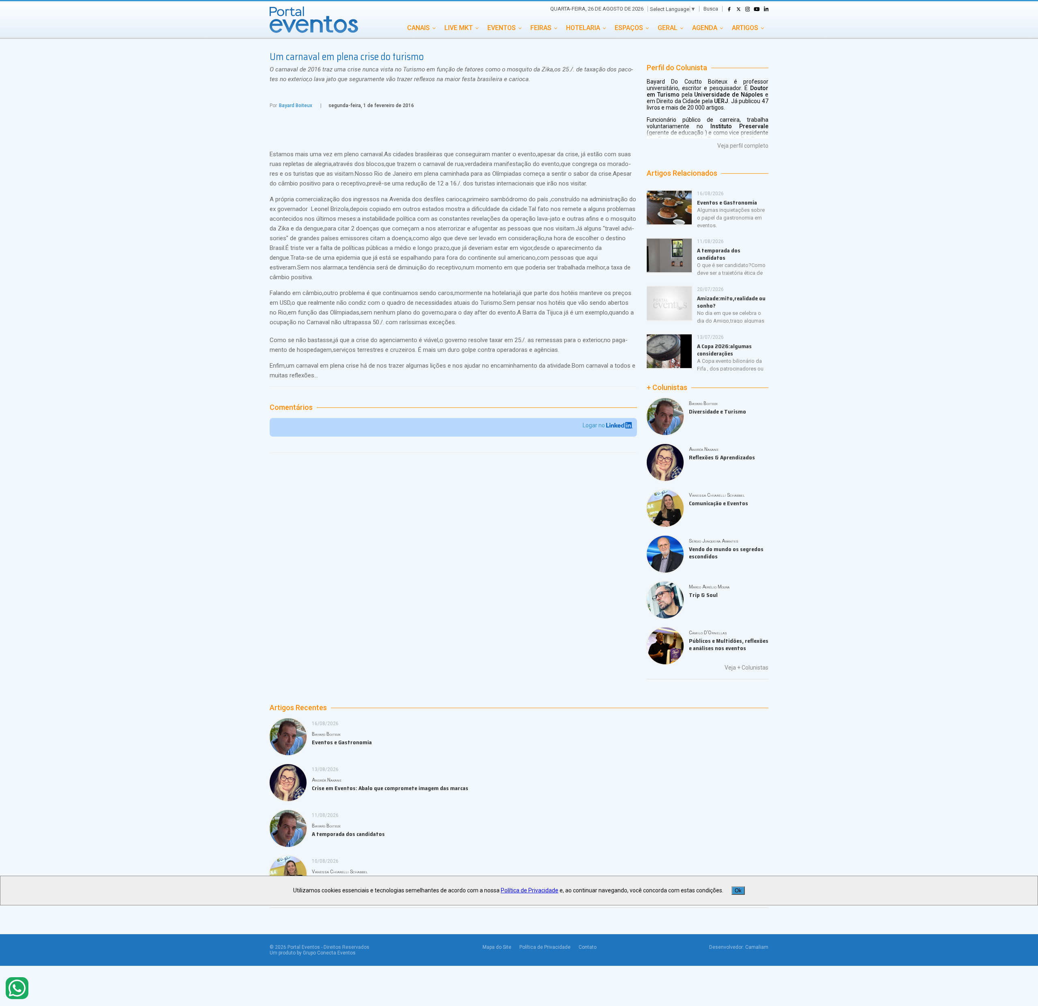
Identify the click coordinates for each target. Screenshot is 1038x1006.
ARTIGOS (745, 28)
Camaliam (756, 947)
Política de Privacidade (544, 947)
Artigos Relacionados (682, 173)
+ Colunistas (667, 387)
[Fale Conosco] (17, 988)
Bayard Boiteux (295, 105)
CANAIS (418, 28)
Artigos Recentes (298, 708)
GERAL (668, 28)
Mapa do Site (497, 947)
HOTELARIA (583, 28)
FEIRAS (540, 28)
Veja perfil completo (742, 145)
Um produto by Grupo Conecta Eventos (313, 953)
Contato (587, 947)
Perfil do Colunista (677, 68)
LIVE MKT (458, 28)
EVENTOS (501, 28)
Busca (710, 9)
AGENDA (704, 28)
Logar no (594, 425)
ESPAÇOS (629, 28)
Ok (738, 891)
